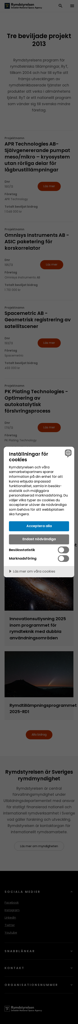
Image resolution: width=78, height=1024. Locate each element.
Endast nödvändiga (39, 539)
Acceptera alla (39, 526)
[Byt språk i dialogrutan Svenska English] (67, 453)
